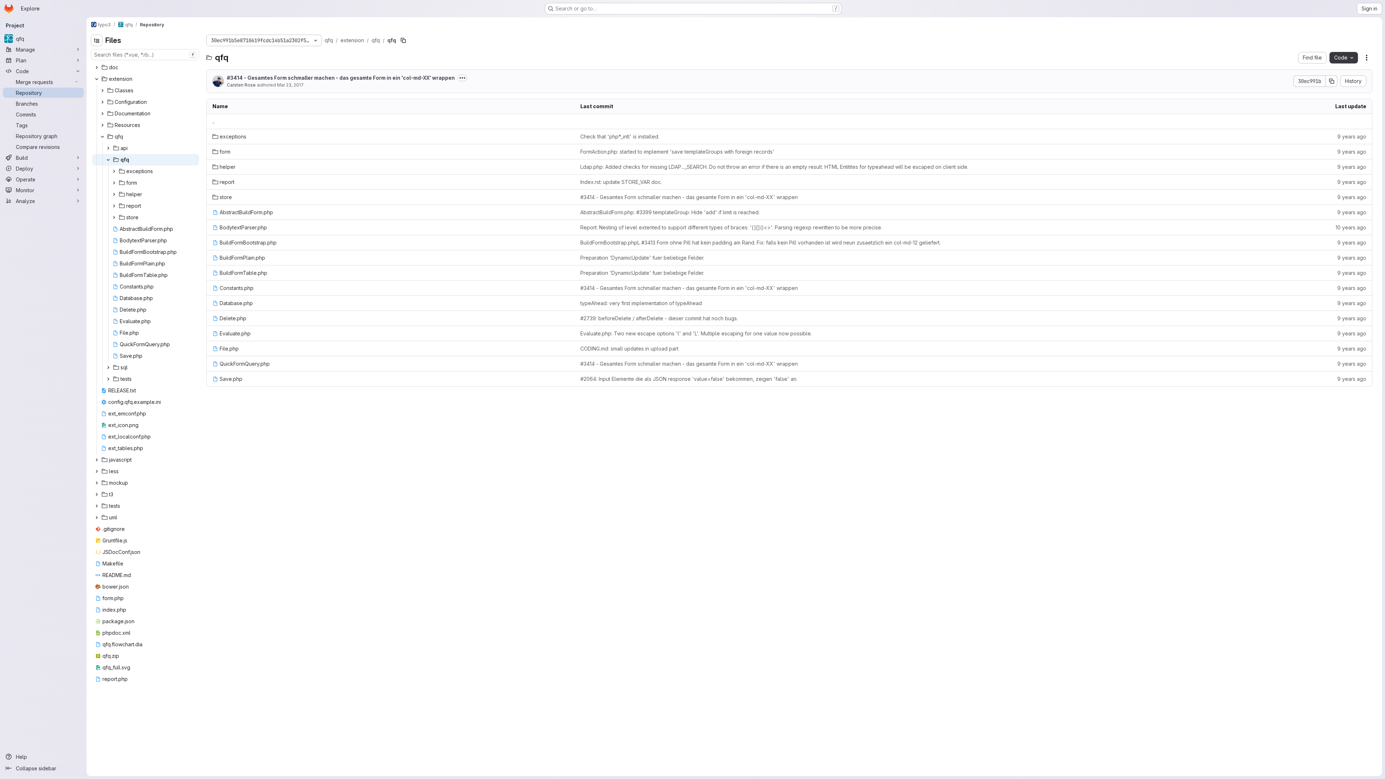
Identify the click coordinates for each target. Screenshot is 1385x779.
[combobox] (145, 54)
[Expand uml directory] (96, 517)
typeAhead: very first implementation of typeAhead (641, 303)
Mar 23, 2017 (290, 85)
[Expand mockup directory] (96, 483)
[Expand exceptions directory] (114, 171)
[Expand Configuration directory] (102, 102)
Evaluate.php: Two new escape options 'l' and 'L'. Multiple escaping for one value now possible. (696, 333)
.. (213, 121)
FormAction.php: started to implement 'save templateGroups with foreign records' (677, 152)
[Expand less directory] (96, 471)
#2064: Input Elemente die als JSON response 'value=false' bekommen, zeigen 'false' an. (688, 379)
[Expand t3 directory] (96, 494)
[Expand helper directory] (114, 194)
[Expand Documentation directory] (102, 113)
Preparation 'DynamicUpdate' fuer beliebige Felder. (642, 258)
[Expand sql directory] (108, 367)
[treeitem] (145, 67)
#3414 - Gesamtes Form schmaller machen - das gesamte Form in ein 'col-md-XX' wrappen (341, 78)
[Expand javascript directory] (96, 459)
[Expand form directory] (114, 183)
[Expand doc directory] (96, 67)
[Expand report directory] (114, 206)
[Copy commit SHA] (1331, 81)
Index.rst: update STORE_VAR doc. (621, 182)
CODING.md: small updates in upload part (629, 349)
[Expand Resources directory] (102, 125)
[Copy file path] (403, 40)
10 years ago (1351, 227)
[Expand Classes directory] (102, 90)
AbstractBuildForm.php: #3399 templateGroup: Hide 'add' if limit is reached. (670, 212)
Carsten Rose (241, 85)
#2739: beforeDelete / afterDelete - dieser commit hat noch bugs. (659, 318)
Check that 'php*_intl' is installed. (619, 136)
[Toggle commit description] (462, 78)
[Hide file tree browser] (96, 40)
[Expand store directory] (114, 217)
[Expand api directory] (108, 148)
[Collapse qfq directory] (102, 136)
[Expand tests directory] (108, 379)
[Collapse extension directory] (96, 79)
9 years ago (1351, 136)
